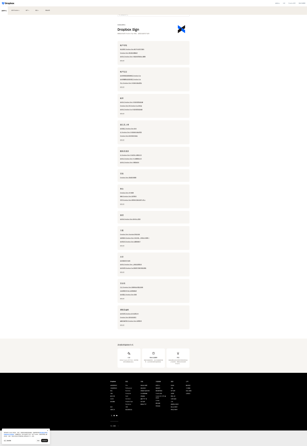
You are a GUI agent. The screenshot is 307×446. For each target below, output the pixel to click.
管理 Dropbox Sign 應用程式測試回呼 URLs (132, 200)
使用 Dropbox (14, 9)
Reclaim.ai (128, 404)
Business (127, 390)
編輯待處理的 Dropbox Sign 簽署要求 (131, 321)
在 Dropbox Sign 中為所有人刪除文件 (131, 155)
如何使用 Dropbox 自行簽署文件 (129, 314)
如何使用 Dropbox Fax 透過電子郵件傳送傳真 (133, 268)
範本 (111, 407)
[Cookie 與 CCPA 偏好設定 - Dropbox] (26, 436)
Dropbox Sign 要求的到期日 (128, 317)
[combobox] (154, 15)
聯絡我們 (158, 388)
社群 (284, 3)
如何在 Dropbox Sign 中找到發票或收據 (131, 102)
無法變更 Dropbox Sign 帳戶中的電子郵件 (132, 49)
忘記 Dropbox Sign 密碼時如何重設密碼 (131, 287)
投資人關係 (188, 390)
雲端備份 (143, 396)
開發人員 (173, 396)
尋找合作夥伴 (174, 409)
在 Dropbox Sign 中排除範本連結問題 (131, 132)
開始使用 (45, 9)
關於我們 (188, 385)
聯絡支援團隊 (302, 3)
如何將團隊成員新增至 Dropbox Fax (130, 79)
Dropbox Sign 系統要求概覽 (128, 177)
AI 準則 (157, 400)
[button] (119, 15)
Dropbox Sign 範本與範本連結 (129, 136)
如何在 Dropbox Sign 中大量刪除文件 (131, 159)
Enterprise (128, 393)
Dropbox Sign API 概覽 (127, 193)
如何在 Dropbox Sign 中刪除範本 (129, 162)
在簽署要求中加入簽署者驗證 (128, 291)
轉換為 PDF (144, 404)
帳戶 (26, 9)
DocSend (127, 398)
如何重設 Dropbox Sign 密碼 (128, 294)
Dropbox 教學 (291, 3)
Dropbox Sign (129, 401)
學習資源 (158, 406)
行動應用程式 (113, 388)
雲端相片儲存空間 (145, 390)
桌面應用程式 (113, 385)
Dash (126, 396)
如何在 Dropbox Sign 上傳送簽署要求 (131, 264)
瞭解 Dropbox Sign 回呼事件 (128, 196)
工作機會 (188, 388)
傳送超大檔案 (144, 385)
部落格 (172, 385)
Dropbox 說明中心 (121, 24)
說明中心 (277, 3)
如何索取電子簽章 (125, 261)
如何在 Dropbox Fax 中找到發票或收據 (131, 109)
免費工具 (112, 409)
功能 (111, 393)
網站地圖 (158, 403)
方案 (126, 407)
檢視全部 (122, 60)
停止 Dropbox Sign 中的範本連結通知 (131, 83)
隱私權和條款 (159, 390)
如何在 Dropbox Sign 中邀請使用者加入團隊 (133, 56)
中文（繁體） (113, 426)
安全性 (112, 398)
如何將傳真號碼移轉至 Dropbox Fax (130, 76)
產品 (35, 9)
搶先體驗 (112, 401)
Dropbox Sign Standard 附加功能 (130, 234)
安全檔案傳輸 (144, 393)
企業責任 (188, 393)
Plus (126, 385)
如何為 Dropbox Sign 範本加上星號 (130, 219)
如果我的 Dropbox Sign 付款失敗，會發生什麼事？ (134, 238)
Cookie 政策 (159, 393)
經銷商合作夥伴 (175, 404)
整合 (111, 390)
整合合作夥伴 (174, 407)
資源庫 (172, 393)
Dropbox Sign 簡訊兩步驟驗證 (129, 53)
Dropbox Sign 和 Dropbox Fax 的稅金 (131, 106)
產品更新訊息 (128, 409)
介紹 (172, 401)
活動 (172, 388)
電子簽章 (143, 401)
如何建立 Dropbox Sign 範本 (128, 128)
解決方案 (112, 396)
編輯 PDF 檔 (144, 398)
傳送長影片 (143, 388)
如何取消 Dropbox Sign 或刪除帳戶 (130, 241)
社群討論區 (173, 398)
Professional (128, 388)
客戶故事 (173, 390)
